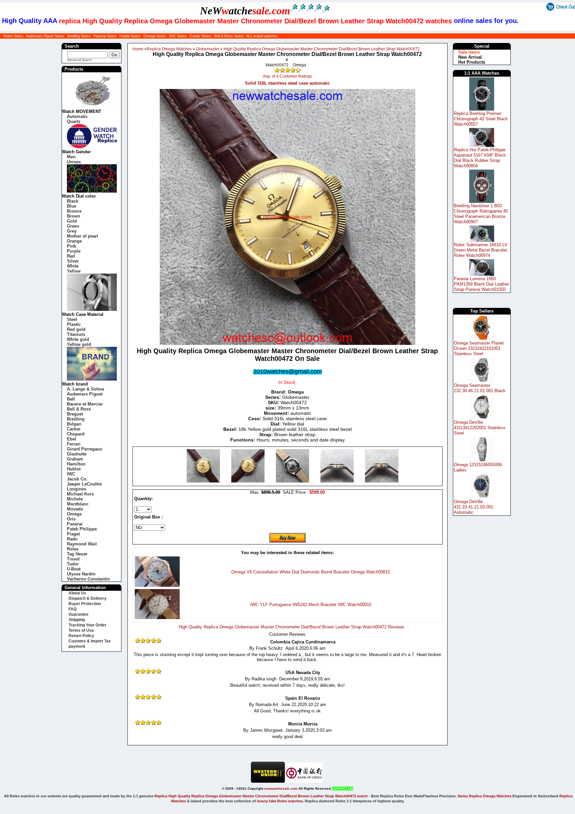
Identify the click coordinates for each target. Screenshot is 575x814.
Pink (71, 246)
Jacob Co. (77, 478)
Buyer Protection (85, 603)
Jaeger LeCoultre (84, 483)
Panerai (75, 523)
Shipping (77, 619)
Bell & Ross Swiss (229, 36)
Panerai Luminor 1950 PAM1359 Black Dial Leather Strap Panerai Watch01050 (481, 284)
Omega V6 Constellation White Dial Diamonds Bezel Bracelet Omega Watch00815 (310, 571)
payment (77, 646)
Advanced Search (79, 60)
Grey (72, 231)
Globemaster (207, 49)
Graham (75, 458)
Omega (74, 513)
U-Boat (74, 568)
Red (71, 256)
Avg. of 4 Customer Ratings (287, 76)
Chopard (76, 433)
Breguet (75, 413)
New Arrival (470, 57)
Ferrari (74, 443)
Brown (73, 216)
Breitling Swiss (79, 36)
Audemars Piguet (84, 394)
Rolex (73, 548)
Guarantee (79, 614)
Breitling (76, 418)
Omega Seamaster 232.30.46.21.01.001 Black (479, 388)
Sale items (469, 52)
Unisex (74, 161)
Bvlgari (74, 423)
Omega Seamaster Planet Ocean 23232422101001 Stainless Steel (479, 348)
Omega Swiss (154, 36)
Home (137, 49)
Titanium (76, 334)
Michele (75, 498)
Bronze (74, 211)
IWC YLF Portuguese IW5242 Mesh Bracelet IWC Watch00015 (310, 604)
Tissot (73, 558)
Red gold (76, 329)
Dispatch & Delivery (87, 598)
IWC (71, 473)
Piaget (73, 533)
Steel (72, 319)
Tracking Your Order (87, 625)
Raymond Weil (82, 543)
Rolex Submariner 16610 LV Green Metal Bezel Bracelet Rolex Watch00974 (480, 250)
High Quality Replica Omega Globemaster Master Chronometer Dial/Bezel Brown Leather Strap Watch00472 (322, 49)
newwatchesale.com (280, 788)
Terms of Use (81, 630)
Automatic (77, 116)
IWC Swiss (178, 36)
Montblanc (78, 503)
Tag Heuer (77, 553)
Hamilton (76, 463)
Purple (74, 251)
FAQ (73, 609)
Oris (71, 518)
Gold (72, 221)
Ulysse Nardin (81, 573)
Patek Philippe (82, 528)
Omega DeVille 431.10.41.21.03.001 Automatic (473, 507)
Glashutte (77, 453)
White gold (78, 339)
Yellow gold (79, 344)
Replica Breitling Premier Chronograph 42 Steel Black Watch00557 (481, 119)
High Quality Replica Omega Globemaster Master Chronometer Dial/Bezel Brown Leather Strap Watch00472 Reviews (291, 626)
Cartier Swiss (200, 36)
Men (71, 156)
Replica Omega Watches (169, 49)
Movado (75, 508)
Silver (73, 261)
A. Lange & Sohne (85, 389)
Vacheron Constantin (88, 578)
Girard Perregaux (84, 448)
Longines (76, 488)
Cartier (74, 428)
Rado (72, 538)
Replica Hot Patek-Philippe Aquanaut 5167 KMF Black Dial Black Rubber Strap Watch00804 (480, 157)
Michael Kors (80, 493)
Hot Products (471, 62)
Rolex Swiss (13, 36)
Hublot (74, 468)
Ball (71, 399)
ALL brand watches (262, 36)
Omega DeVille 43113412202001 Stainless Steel (479, 427)
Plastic (74, 324)
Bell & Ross (79, 409)
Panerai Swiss (105, 36)
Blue (71, 206)
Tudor (73, 563)
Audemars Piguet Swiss (45, 36)
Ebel (71, 438)
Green (73, 226)
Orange (74, 241)
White (73, 266)
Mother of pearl (82, 236)
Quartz (74, 121)
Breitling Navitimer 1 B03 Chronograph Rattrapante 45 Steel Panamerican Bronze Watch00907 (481, 213)
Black (72, 201)
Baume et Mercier (85, 404)
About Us (77, 593)
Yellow (74, 271)
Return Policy (81, 635)
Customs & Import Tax (90, 641)
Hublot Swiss (129, 36)
